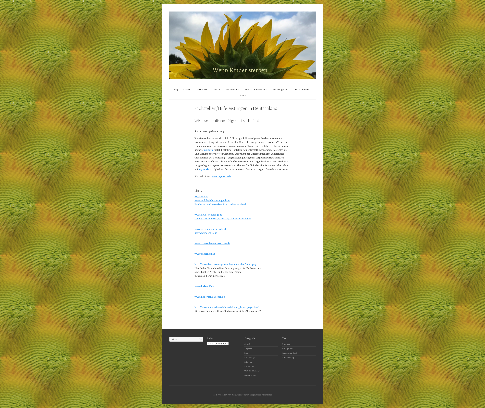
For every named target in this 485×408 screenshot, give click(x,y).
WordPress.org (288, 358)
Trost (215, 89)
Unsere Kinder (250, 375)
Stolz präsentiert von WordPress (227, 395)
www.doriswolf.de (204, 286)
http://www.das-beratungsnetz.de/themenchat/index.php (225, 264)
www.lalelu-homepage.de (208, 214)
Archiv (242, 95)
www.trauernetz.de (205, 253)
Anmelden (286, 344)
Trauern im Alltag (251, 371)
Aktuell (186, 89)
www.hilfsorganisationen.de (210, 296)
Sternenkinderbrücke (206, 233)
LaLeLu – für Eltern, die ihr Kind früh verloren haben (223, 218)
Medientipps (279, 89)
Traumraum (231, 89)
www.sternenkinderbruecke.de (211, 229)
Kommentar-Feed (289, 353)
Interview (248, 362)
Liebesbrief (249, 366)
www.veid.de (201, 196)
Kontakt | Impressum (255, 89)
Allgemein (248, 349)
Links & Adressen (301, 89)
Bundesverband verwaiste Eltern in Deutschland (220, 204)
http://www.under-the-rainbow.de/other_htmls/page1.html (227, 307)
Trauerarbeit (201, 89)
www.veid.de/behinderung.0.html (212, 200)
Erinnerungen (250, 358)
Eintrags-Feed (288, 349)
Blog (176, 89)
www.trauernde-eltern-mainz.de (212, 243)
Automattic (267, 395)
